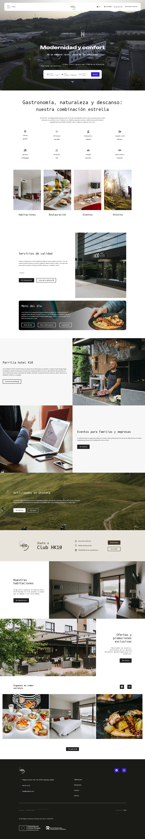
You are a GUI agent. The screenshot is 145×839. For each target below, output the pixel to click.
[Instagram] (129, 687)
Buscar (95, 74)
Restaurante (77, 785)
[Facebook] (122, 687)
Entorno (76, 796)
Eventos (76, 790)
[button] (1, 715)
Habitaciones (78, 780)
